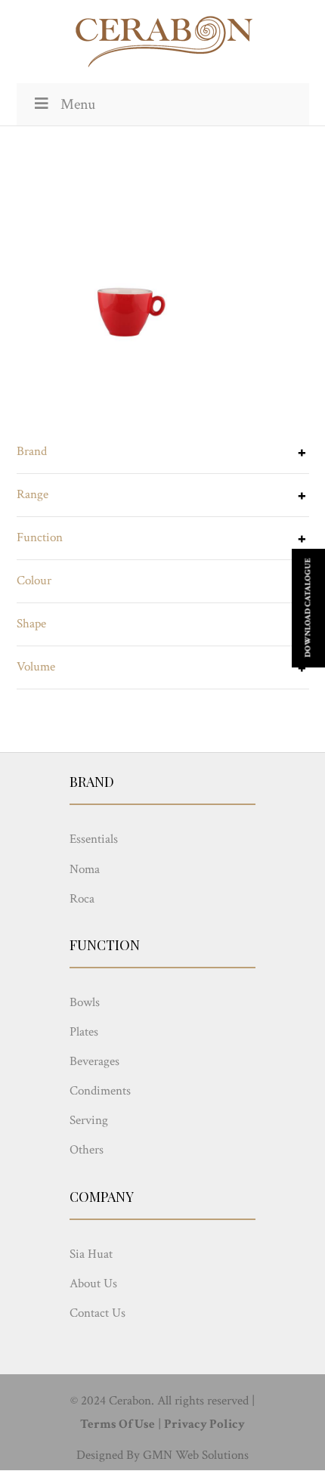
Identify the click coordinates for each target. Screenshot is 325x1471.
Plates (84, 1032)
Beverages (94, 1061)
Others (87, 1149)
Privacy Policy (204, 1424)
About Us (93, 1283)
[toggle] (301, 454)
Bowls (85, 1002)
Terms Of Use (117, 1424)
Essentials (94, 839)
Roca (82, 898)
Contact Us (97, 1313)
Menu (77, 104)
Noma (85, 869)
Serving (89, 1120)
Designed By (108, 1455)
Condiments (100, 1090)
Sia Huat (91, 1254)
